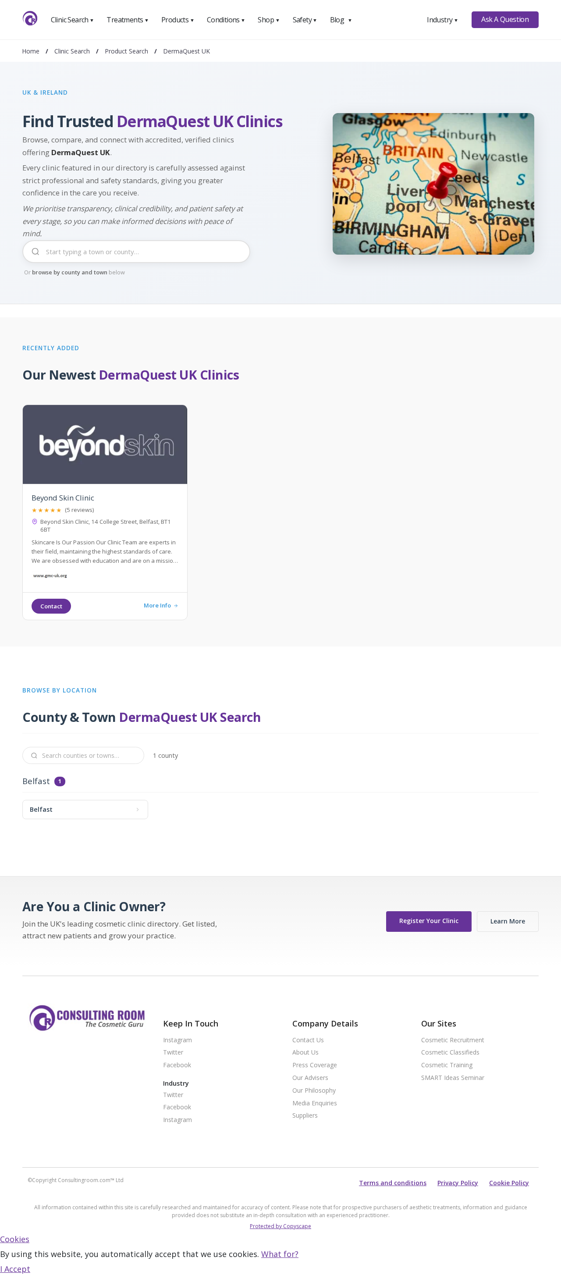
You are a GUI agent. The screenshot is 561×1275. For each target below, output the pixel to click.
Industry (442, 20)
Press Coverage (314, 1065)
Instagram (177, 1040)
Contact (51, 606)
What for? (279, 1254)
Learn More (507, 921)
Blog (341, 20)
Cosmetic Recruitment (452, 1040)
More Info (157, 605)
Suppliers (305, 1115)
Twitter (173, 1052)
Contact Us (308, 1040)
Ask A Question (505, 19)
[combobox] (136, 258)
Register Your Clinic (428, 920)
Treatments (128, 20)
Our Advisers (310, 1078)
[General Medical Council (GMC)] (50, 577)
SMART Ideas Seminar (452, 1078)
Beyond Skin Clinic (63, 498)
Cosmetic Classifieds (450, 1052)
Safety (305, 20)
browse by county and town (69, 272)
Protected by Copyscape (280, 1226)
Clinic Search (72, 20)
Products (177, 20)
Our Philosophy (314, 1090)
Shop (269, 20)
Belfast (36, 781)
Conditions (226, 20)
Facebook (177, 1065)
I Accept (15, 1269)
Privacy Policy (457, 1183)
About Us (305, 1052)
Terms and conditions (392, 1183)
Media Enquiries (314, 1103)
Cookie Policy (509, 1183)
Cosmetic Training (446, 1065)
